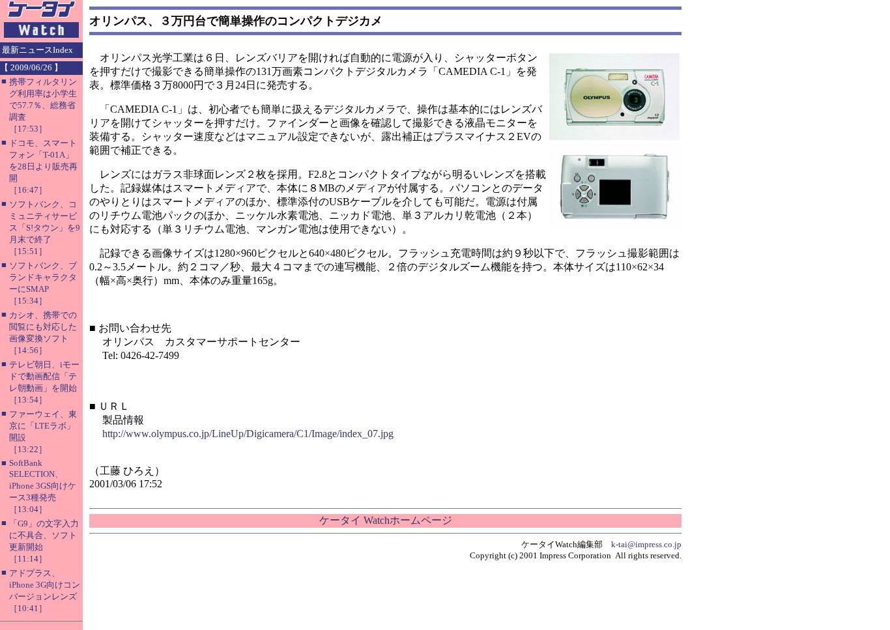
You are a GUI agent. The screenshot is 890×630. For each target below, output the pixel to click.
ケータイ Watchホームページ (385, 520)
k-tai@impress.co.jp (646, 544)
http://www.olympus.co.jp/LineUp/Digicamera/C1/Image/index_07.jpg (248, 433)
